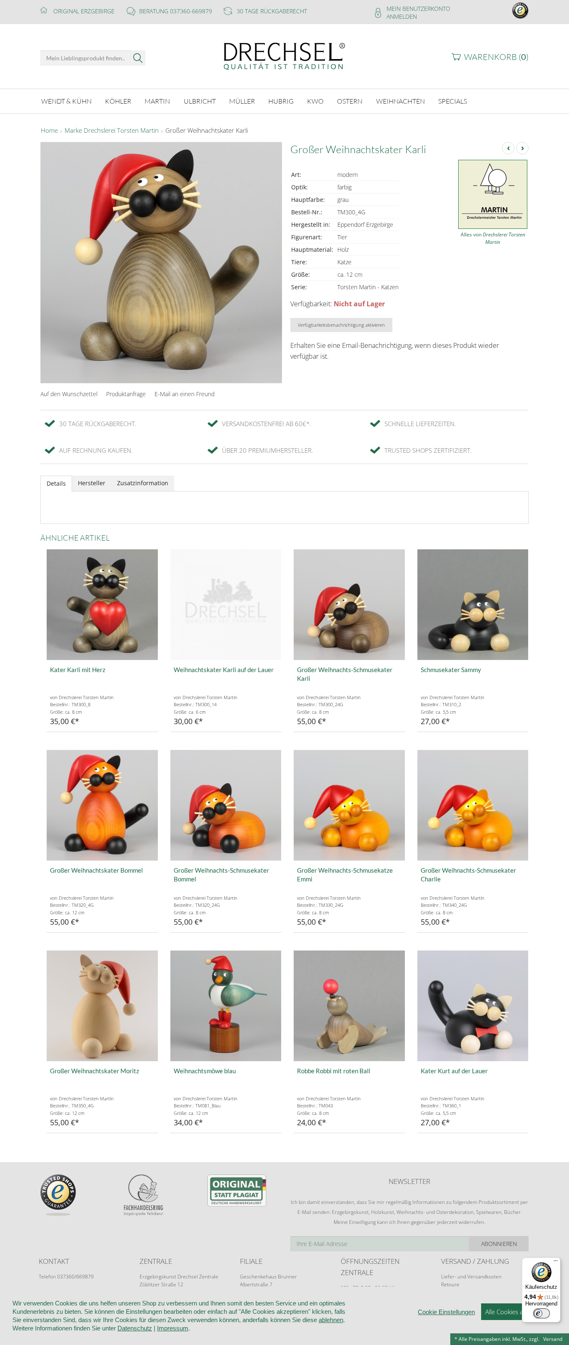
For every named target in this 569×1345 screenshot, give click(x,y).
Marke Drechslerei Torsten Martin (112, 131)
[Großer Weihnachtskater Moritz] (102, 1006)
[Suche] (138, 58)
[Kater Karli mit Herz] (102, 604)
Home (49, 131)
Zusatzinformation (142, 483)
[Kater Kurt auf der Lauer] (473, 1006)
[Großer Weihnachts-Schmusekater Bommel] (226, 805)
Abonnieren (499, 1244)
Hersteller (91, 483)
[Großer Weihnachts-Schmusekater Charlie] (473, 805)
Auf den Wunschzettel (68, 394)
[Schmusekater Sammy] (473, 604)
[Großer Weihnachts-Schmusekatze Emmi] (349, 805)
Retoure (450, 1284)
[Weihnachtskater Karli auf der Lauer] (226, 604)
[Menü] (556, 1263)
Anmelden (402, 16)
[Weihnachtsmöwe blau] (226, 1006)
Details (56, 483)
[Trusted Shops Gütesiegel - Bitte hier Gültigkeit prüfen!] (520, 10)
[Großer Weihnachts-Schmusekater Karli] (349, 604)
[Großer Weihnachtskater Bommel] (102, 805)
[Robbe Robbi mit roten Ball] (349, 1006)
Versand (552, 1339)
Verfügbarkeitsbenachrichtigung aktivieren (341, 325)
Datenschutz (134, 1328)
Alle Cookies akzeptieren (518, 1312)
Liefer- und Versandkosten (471, 1276)
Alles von (493, 238)
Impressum (172, 1328)
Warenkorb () (496, 57)
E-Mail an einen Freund (185, 394)
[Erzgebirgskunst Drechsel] (284, 55)
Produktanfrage (126, 394)
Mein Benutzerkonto (418, 8)
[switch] (541, 1313)
